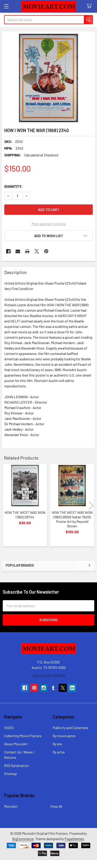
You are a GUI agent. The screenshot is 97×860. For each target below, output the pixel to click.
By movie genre (64, 736)
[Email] (18, 251)
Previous (5, 505)
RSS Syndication (16, 765)
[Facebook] (8, 251)
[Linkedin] (72, 688)
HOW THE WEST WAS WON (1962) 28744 (25, 514)
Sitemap (10, 773)
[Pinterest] (46, 251)
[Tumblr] (53, 688)
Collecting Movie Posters (23, 736)
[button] (48, 236)
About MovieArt (16, 744)
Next (91, 505)
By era (57, 744)
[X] (37, 251)
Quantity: (13, 186)
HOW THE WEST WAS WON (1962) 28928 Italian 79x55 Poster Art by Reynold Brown (72, 519)
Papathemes (74, 839)
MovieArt (11, 806)
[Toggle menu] (6, 6)
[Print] (27, 251)
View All (56, 806)
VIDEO (9, 727)
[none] (48, 78)
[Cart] (90, 6)
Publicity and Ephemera (70, 727)
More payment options (49, 224)
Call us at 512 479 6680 (48, 675)
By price (59, 752)
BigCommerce (23, 839)
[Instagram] (44, 688)
